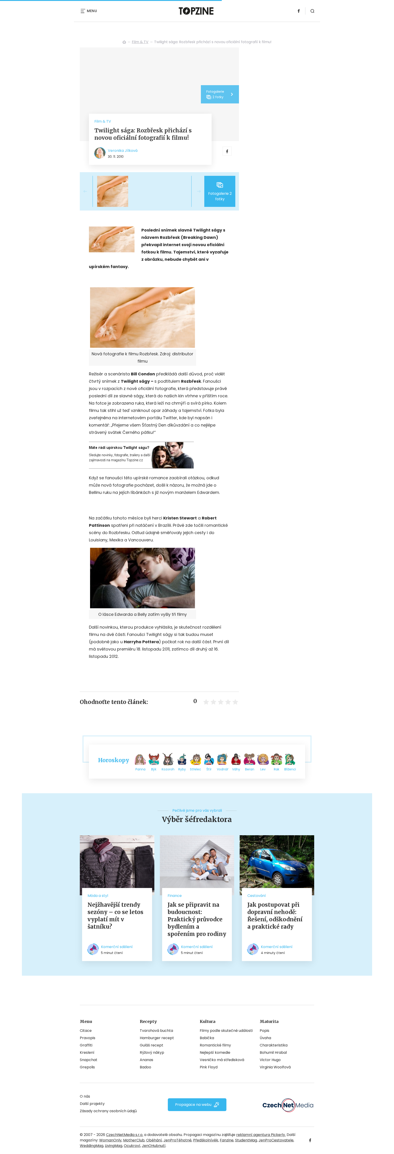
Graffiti (86, 1045)
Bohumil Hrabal (273, 1052)
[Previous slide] (88, 191)
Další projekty (92, 1103)
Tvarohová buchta (156, 1030)
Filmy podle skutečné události (226, 1030)
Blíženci (290, 769)
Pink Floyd (209, 1067)
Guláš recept (151, 1045)
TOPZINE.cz (124, 42)
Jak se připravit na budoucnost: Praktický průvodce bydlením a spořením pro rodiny (197, 919)
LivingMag (113, 1145)
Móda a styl (98, 895)
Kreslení (87, 1052)
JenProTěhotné (177, 1140)
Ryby (182, 769)
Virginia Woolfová (275, 1067)
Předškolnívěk (205, 1140)
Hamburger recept (157, 1038)
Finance (175, 895)
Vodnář (222, 769)
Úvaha (265, 1038)
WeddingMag (91, 1145)
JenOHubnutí (154, 1145)
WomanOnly (110, 1140)
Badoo (145, 1067)
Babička (207, 1038)
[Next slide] (195, 191)
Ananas (146, 1059)
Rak (276, 769)
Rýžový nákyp (152, 1052)
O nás (85, 1096)
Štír (209, 769)
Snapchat (88, 1059)
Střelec (195, 769)
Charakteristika (274, 1045)
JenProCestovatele (276, 1140)
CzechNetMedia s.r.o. (124, 1134)
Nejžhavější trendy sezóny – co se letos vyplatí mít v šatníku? (115, 915)
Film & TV (140, 42)
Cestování (256, 895)
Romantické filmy (215, 1045)
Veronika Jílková (122, 150)
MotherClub (134, 1140)
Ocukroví (132, 1145)
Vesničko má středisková (222, 1059)
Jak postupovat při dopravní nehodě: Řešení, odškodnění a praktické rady (275, 915)
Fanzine (226, 1140)
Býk (153, 769)
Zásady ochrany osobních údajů (108, 1111)
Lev (263, 769)
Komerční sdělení (117, 946)
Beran (249, 769)
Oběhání (154, 1140)
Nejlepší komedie (215, 1052)
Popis (264, 1030)
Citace (86, 1030)
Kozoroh (168, 769)
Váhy (236, 769)
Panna (140, 769)
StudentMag (246, 1140)
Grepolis (87, 1067)
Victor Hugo (270, 1059)
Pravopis (87, 1038)
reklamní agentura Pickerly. (261, 1134)
